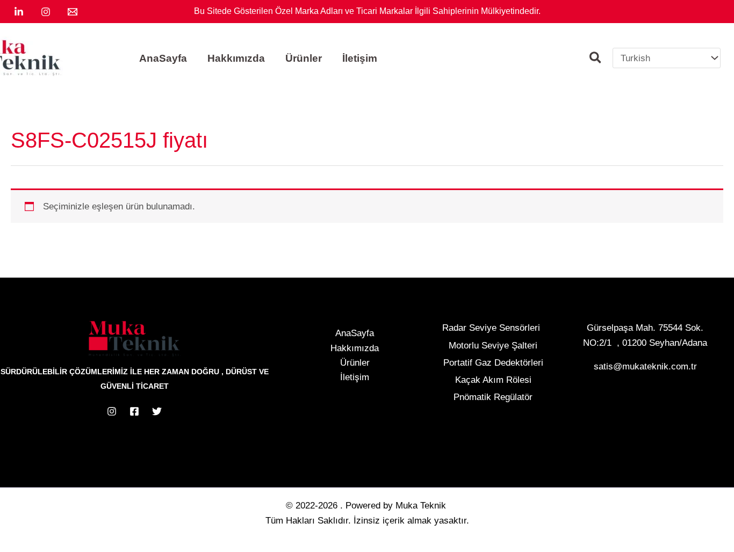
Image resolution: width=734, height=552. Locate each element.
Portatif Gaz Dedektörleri (493, 363)
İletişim (354, 377)
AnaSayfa (354, 333)
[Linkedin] (19, 12)
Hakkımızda (354, 348)
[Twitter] (157, 411)
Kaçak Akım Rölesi (493, 380)
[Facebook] (134, 411)
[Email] (72, 12)
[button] (595, 59)
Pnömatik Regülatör (493, 397)
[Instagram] (46, 12)
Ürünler (355, 363)
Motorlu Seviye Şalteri (493, 345)
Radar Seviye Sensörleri (491, 328)
